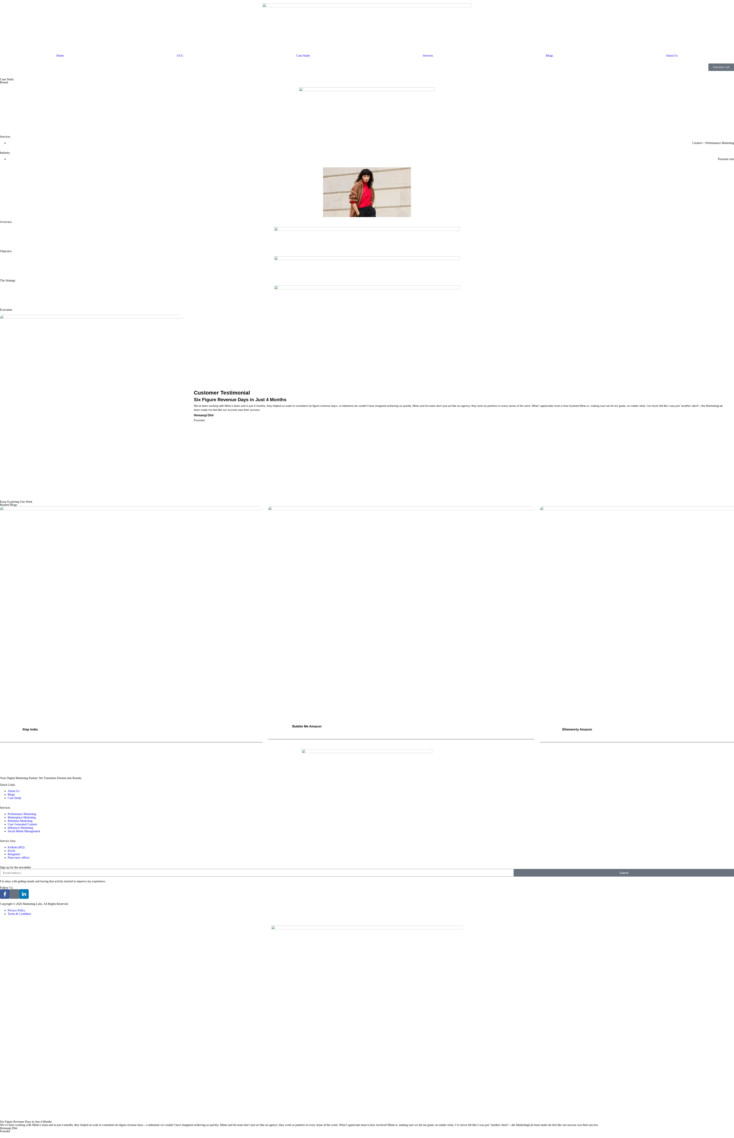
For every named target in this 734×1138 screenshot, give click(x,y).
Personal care (726, 159)
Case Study (303, 55)
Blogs (549, 55)
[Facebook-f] (5, 894)
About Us (672, 55)
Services (428, 55)
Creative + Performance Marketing (713, 143)
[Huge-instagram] (14, 894)
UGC (180, 55)
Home (60, 55)
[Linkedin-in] (24, 894)
